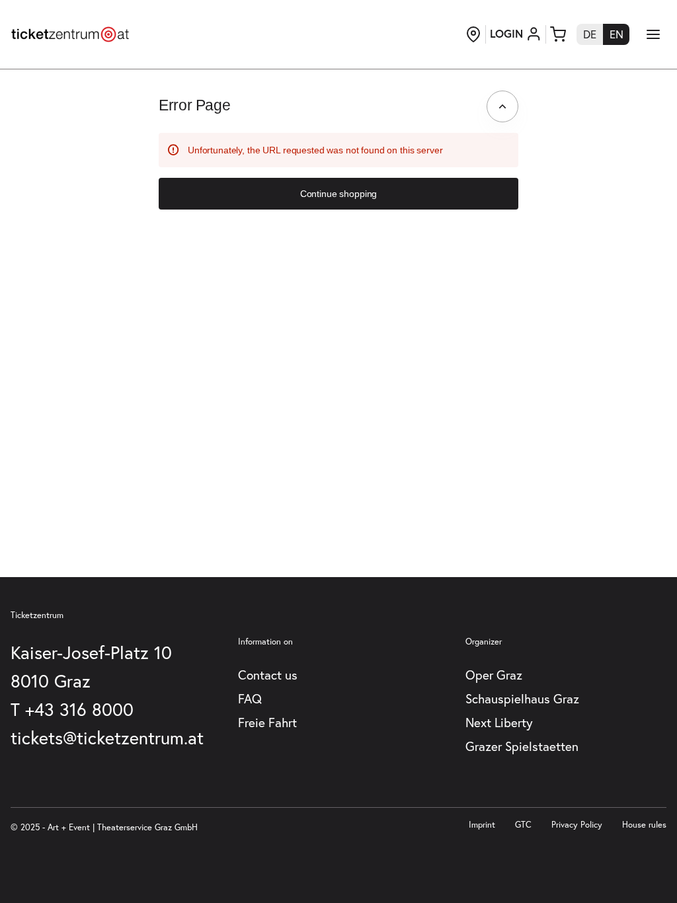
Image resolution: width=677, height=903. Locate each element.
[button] (338, 194)
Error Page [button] (194, 105)
